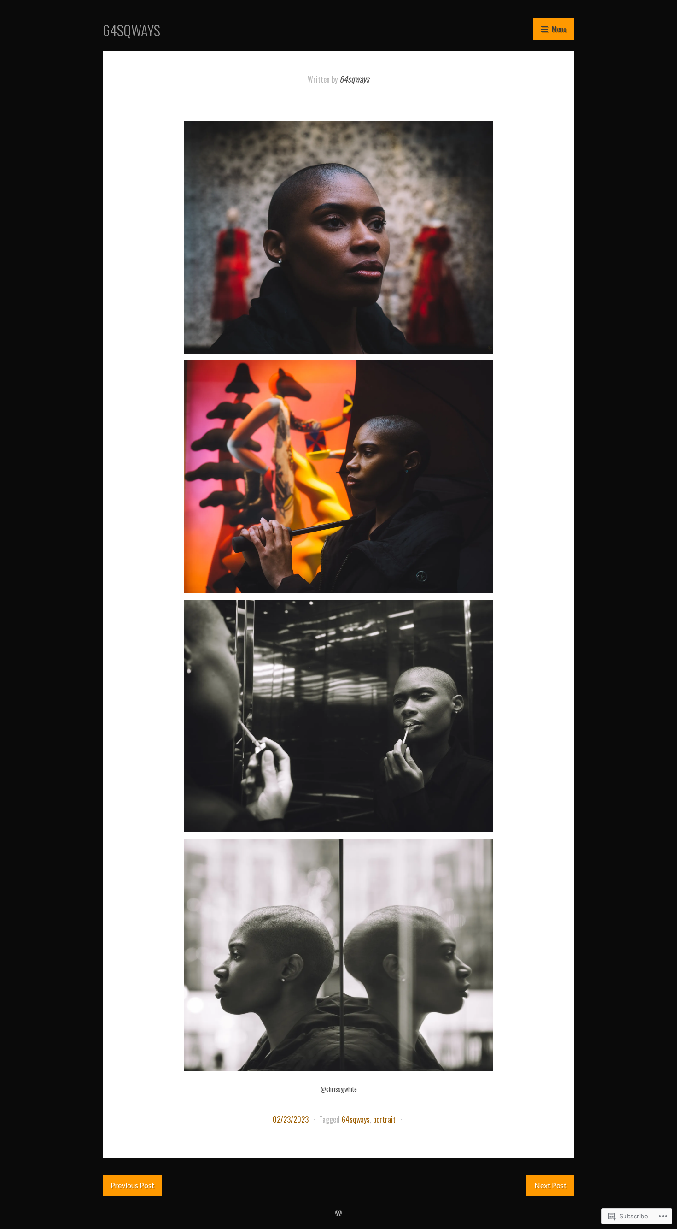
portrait (384, 1119)
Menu (559, 29)
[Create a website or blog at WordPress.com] (338, 1212)
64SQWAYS (131, 30)
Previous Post (132, 1185)
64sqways (354, 79)
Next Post (550, 1185)
